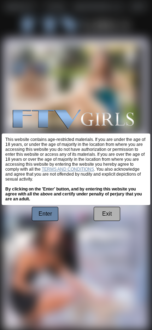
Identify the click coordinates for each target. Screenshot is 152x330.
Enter (45, 214)
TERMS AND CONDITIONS (68, 169)
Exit (107, 214)
